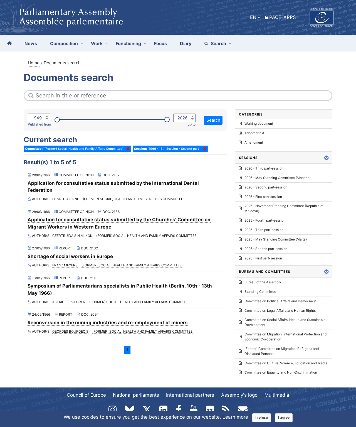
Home (33, 62)
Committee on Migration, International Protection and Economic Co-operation (285, 336)
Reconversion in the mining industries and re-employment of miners (108, 322)
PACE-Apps (282, 17)
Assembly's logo (239, 395)
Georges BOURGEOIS (70, 331)
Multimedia (276, 395)
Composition (64, 43)
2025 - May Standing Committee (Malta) (275, 239)
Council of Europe (86, 395)
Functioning (128, 43)
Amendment (253, 142)
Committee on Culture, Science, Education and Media (285, 363)
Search (218, 43)
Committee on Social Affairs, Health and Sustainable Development (284, 322)
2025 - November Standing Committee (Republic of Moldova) (283, 208)
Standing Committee (260, 291)
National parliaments (136, 395)
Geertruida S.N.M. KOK (72, 236)
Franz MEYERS (65, 265)
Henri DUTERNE (65, 199)
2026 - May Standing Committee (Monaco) (277, 178)
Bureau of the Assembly (262, 282)
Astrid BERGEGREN (68, 302)
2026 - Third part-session (263, 168)
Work (97, 43)
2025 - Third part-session (263, 230)
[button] (326, 157)
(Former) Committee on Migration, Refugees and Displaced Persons (281, 351)
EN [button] (253, 17)
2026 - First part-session (263, 197)
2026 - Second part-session (265, 187)
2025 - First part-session (263, 258)
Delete (127, 148)
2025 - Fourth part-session (264, 220)
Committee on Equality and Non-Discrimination (280, 372)
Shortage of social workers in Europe (70, 256)
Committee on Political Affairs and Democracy (280, 301)
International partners (190, 395)
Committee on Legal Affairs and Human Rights (280, 310)
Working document (258, 123)
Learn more (235, 417)
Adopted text (254, 133)
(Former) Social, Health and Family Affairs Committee (133, 199)
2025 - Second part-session (265, 249)
